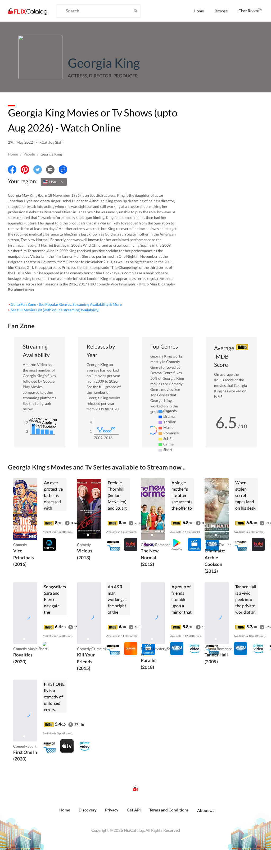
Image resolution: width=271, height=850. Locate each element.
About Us (205, 810)
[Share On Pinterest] (25, 169)
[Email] (50, 169)
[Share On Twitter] (37, 169)
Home (199, 10)
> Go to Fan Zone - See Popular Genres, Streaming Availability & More (65, 304)
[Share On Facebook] (12, 169)
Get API (134, 809)
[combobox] (53, 182)
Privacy (111, 809)
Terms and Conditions (169, 809)
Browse (221, 10)
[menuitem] (199, 10)
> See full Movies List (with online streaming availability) (54, 310)
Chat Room (248, 10)
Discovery (88, 809)
